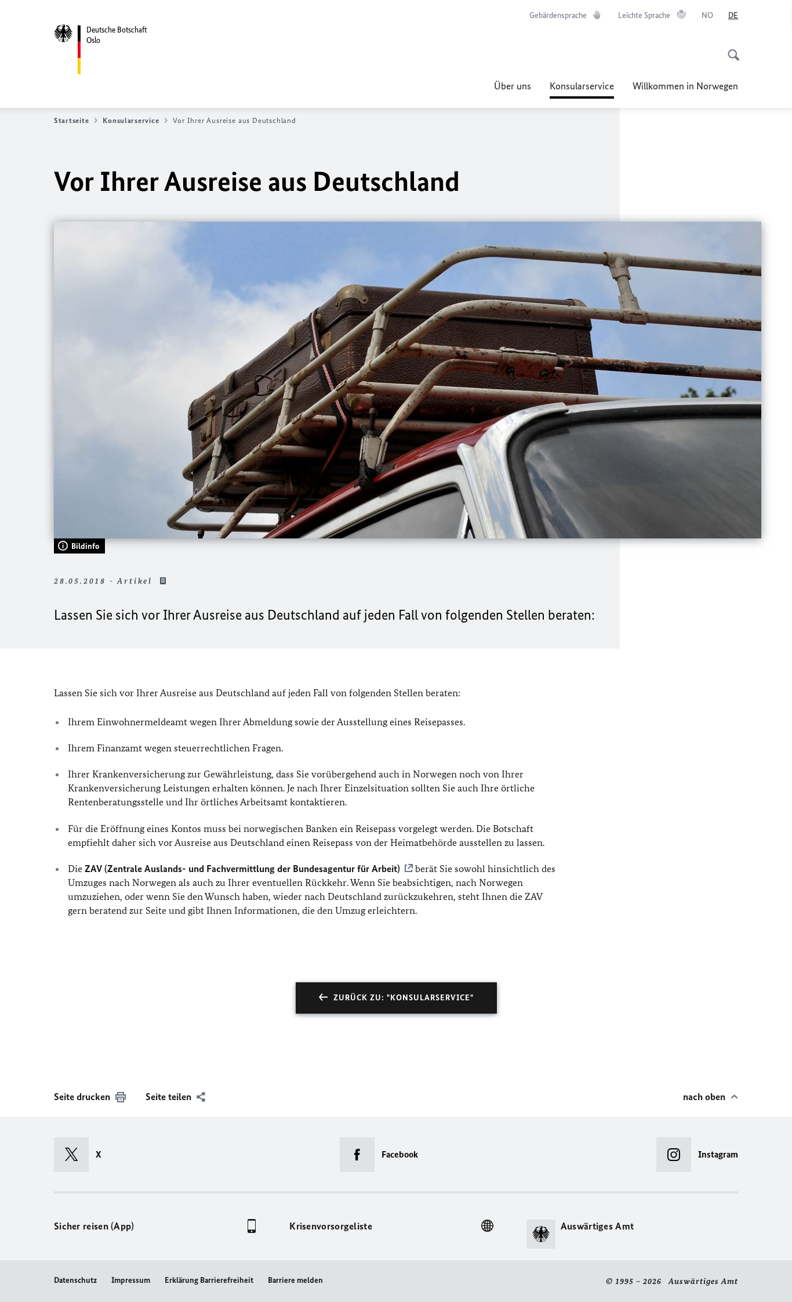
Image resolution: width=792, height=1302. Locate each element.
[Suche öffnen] (730, 48)
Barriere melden (295, 1280)
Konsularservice (582, 89)
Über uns (512, 86)
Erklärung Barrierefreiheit (209, 1280)
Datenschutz (75, 1280)
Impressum (130, 1280)
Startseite (71, 120)
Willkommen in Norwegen (685, 86)
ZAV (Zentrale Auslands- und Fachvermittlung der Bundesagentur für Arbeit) (242, 868)
